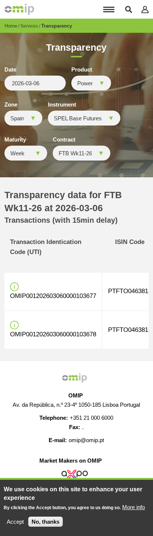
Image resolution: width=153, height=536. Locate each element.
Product (81, 70)
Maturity (15, 140)
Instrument (62, 105)
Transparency (56, 26)
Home (10, 26)
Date (10, 70)
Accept (15, 521)
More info (133, 507)
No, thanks (45, 521)
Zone (10, 105)
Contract (64, 140)
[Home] (19, 9)
